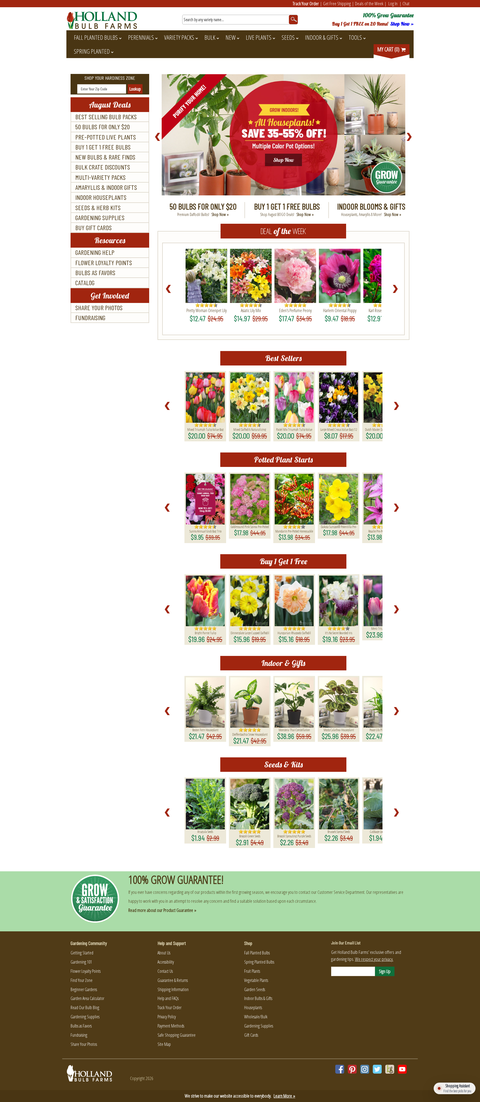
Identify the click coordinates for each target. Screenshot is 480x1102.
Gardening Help (94, 252)
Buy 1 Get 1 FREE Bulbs (103, 147)
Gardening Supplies (99, 217)
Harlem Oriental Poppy (339, 310)
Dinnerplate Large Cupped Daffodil (250, 633)
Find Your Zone (81, 980)
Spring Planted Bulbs (259, 962)
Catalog (84, 282)
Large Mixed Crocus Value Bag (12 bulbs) (338, 429)
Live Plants (258, 37)
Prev (170, 289)
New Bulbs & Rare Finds (105, 157)
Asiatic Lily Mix (251, 310)
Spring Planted (92, 51)
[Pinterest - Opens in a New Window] (352, 1069)
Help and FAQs (168, 998)
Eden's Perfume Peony (295, 310)
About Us (164, 953)
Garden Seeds (254, 989)
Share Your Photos (98, 308)
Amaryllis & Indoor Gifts (106, 187)
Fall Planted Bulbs (96, 37)
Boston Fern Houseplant (205, 730)
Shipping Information (173, 989)
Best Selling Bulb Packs (106, 117)
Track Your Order (306, 3)
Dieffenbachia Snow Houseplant (250, 734)
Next (409, 137)
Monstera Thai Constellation (294, 730)
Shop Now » (402, 24)
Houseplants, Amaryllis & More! (371, 214)
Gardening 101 (81, 962)
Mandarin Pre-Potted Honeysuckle (294, 531)
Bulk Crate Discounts (102, 167)
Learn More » (284, 1096)
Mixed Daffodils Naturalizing (249, 429)
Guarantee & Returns (173, 980)
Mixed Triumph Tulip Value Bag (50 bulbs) (205, 429)
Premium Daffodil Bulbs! (203, 214)
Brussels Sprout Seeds (339, 831)
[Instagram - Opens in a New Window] (364, 1069)
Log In (393, 3)
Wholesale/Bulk (256, 1017)
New (231, 37)
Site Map (164, 1044)
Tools (355, 37)
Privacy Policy (167, 1017)
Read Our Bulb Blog (85, 1007)
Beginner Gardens (84, 989)
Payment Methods (171, 1026)
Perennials (141, 37)
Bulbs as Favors (95, 272)
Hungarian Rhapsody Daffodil (294, 633)
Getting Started (82, 953)
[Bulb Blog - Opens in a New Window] (389, 1069)
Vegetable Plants (256, 980)
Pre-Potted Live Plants (105, 137)
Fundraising (90, 318)
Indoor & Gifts (321, 37)
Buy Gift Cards (93, 227)
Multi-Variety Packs (100, 177)
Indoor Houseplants (100, 197)
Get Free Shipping (337, 3)
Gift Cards (251, 1035)
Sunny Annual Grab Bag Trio (205, 531)
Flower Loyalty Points (103, 262)
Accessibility (166, 962)
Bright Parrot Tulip (205, 633)
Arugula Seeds (205, 831)
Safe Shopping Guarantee (177, 1035)
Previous (158, 137)
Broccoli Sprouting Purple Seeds (294, 836)
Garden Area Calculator (87, 998)
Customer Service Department (341, 892)
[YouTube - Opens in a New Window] (402, 1069)
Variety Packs (179, 37)
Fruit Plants (252, 971)
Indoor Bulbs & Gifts (258, 998)
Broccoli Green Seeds (249, 836)
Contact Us (165, 971)
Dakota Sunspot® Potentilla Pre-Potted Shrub (339, 526)
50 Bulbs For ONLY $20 (102, 127)
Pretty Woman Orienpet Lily (206, 310)
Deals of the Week (369, 3)
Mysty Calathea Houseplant (339, 730)
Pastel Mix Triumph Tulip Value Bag (294, 429)
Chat (405, 3)
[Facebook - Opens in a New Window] (339, 1069)
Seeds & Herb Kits (98, 207)
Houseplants (253, 1007)
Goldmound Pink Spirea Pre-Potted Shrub (250, 526)
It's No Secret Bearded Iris (338, 633)
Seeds (288, 37)
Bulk (209, 37)
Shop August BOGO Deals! (287, 214)
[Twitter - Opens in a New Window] (377, 1069)
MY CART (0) (389, 49)
